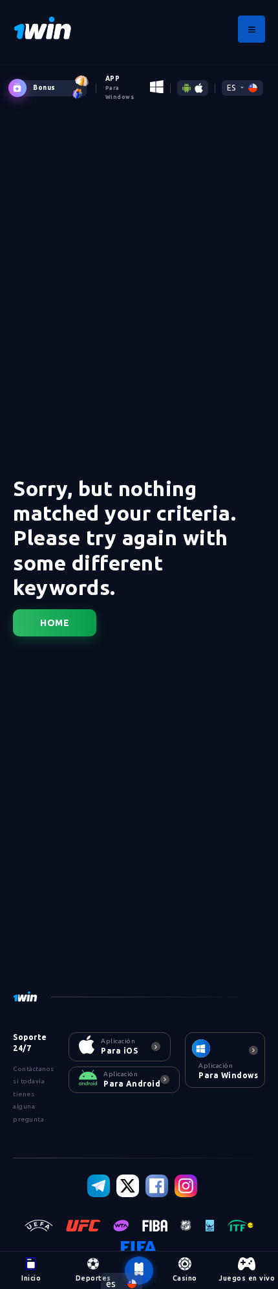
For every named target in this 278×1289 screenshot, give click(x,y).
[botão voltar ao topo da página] (139, 1270)
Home (54, 623)
